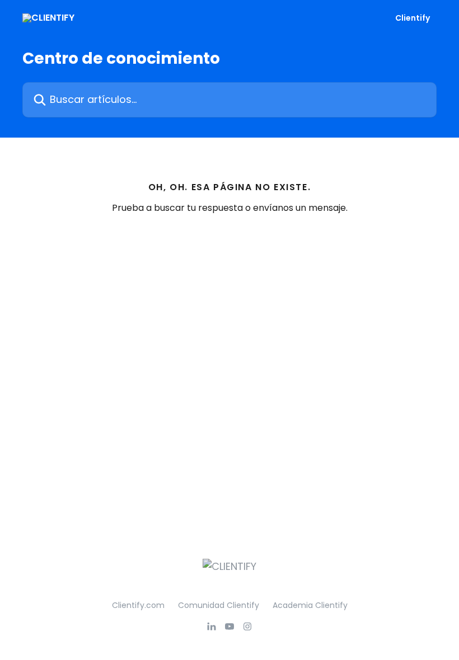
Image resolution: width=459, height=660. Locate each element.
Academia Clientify (310, 605)
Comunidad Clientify (218, 605)
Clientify (412, 18)
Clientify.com (138, 605)
